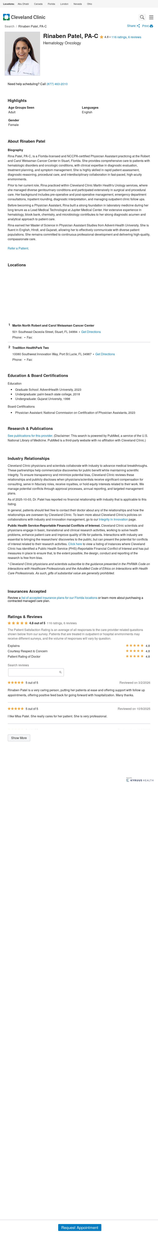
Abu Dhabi (23, 3)
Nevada (78, 3)
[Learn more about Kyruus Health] (139, 779)
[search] (142, 17)
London (64, 3)
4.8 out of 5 (37, 623)
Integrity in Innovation (113, 519)
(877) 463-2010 (57, 84)
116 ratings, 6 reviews (126, 37)
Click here (75, 544)
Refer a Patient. (18, 248)
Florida (51, 3)
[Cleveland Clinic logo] (24, 17)
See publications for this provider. (30, 435)
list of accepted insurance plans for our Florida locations (59, 597)
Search (9, 26)
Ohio (89, 3)
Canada (38, 3)
